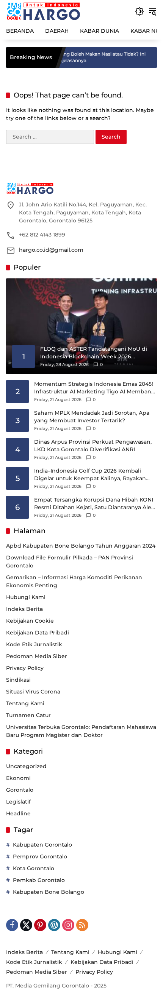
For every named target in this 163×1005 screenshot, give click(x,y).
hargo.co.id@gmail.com (51, 249)
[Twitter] (26, 925)
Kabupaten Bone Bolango (48, 891)
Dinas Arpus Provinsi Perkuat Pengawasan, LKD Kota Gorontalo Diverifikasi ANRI (93, 445)
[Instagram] (68, 925)
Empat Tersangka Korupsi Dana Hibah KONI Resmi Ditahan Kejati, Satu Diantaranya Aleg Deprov (94, 503)
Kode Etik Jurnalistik (34, 644)
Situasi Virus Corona (33, 691)
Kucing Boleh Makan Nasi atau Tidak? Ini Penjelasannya (88, 57)
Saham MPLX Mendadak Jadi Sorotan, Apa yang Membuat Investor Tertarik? (91, 416)
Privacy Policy (25, 668)
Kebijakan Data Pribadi (37, 632)
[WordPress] (54, 925)
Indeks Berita (24, 609)
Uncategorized (26, 766)
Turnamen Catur (28, 715)
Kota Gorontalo (33, 868)
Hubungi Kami (25, 597)
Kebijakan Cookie (30, 620)
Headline (18, 813)
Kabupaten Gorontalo (42, 844)
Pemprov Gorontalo (40, 856)
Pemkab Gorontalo (39, 880)
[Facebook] (12, 925)
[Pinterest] (40, 925)
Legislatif (18, 801)
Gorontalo (19, 789)
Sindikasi (18, 679)
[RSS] (82, 925)
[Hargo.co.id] (43, 11)
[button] (139, 11)
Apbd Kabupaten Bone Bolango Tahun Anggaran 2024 (80, 545)
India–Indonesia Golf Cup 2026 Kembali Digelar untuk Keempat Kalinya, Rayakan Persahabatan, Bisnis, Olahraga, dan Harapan (95, 474)
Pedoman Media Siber (36, 656)
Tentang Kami (25, 703)
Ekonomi (18, 778)
